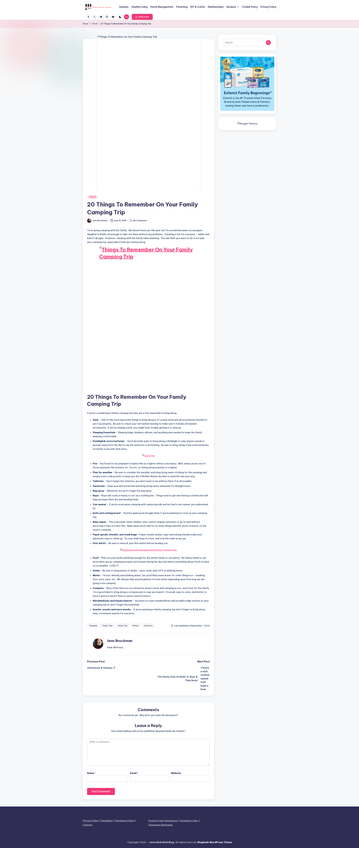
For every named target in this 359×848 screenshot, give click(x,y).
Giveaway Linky (189, 820)
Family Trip (122, 625)
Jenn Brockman (119, 641)
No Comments (140, 220)
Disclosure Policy (124, 820)
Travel (92, 197)
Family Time (107, 625)
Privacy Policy (91, 820)
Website (176, 773)
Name (91, 773)
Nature (136, 625)
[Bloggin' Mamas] (247, 123)
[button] (142, 17)
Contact (87, 824)
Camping (93, 625)
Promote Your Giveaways (163, 820)
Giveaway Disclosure (160, 824)
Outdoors (148, 625)
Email (134, 773)
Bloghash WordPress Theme (214, 842)
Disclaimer (107, 820)
